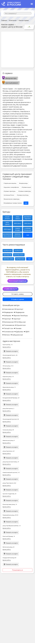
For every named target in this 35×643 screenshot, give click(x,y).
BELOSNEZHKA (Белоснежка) (7, 235)
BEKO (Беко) (17, 223)
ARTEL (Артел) (7, 223)
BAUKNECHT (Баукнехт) (27, 218)
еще (26, 203)
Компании (13, 20)
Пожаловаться (17, 570)
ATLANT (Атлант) (7, 218)
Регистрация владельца (17, 281)
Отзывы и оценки (17, 299)
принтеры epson (19, 255)
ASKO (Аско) (27, 223)
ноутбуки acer (8, 250)
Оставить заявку (17, 294)
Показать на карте (12, 351)
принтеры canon (8, 259)
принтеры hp (7, 255)
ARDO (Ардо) (7, 229)
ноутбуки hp (18, 250)
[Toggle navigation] (32, 3)
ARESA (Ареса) (17, 218)
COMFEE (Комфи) (17, 229)
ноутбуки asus (20, 259)
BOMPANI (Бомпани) (17, 235)
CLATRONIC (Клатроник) (27, 229)
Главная (4, 20)
